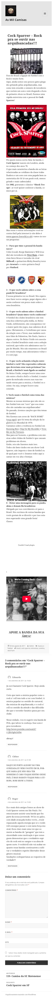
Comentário (11, 890)
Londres (42, 648)
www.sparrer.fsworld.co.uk (19, 236)
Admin (31, 646)
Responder (12, 744)
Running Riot (12, 429)
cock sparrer (25, 648)
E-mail (8, 932)
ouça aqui (11, 419)
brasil (18, 648)
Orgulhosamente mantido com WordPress (20, 994)
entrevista (34, 648)
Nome (8, 922)
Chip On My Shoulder (30, 429)
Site (7, 942)
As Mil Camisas (15, 20)
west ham (11, 650)
